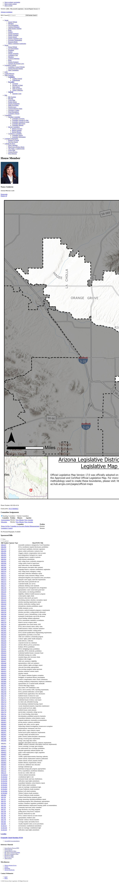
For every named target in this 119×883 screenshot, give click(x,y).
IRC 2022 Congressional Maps (12, 852)
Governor (15, 83)
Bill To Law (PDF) (9, 857)
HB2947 (3, 736)
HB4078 (3, 758)
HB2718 (3, 710)
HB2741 (3, 714)
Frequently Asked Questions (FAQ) (12, 837)
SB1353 (3, 801)
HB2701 (3, 685)
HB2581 (3, 628)
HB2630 (3, 645)
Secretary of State (17, 85)
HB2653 (3, 673)
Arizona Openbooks (9, 869)
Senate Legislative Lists (15, 38)
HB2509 (3, 569)
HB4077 (3, 756)
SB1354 (3, 803)
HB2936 (3, 730)
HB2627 (3, 638)
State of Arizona (17, 88)
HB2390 (3, 551)
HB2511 (3, 573)
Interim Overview (17, 128)
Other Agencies (9, 75)
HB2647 (3, 661)
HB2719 (3, 712)
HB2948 (3, 738)
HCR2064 (4, 791)
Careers (6, 867)
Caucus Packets (12, 152)
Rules (10, 30)
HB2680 (3, 679)
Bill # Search (4, 15)
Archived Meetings (13, 27)
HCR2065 (4, 793)
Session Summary (13, 33)
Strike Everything (13, 105)
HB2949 (3, 740)
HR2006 (3, 795)
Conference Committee (15, 133)
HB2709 (3, 694)
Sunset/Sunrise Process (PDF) (11, 848)
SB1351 (3, 799)
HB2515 (3, 581)
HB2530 (3, 612)
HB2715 (3, 704)
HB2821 (3, 720)
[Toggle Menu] (1, 17)
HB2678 (3, 675)
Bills (5, 95)
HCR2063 (4, 789)
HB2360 (3, 547)
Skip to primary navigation (12, 2)
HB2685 (3, 683)
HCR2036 (4, 781)
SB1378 (3, 819)
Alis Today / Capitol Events (16, 148)
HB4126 (3, 769)
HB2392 (3, 555)
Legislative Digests (13, 113)
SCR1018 (4, 828)
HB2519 (3, 590)
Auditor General (17, 78)
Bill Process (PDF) (9, 855)
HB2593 (3, 634)
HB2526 (3, 604)
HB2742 (3, 716)
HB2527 (3, 606)
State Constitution (13, 70)
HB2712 (3, 700)
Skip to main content (10, 4)
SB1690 (3, 824)
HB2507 (3, 565)
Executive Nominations (15, 40)
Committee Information (19, 137)
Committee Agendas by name (20, 122)
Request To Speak (13, 140)
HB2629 (3, 643)
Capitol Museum (9, 73)
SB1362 (3, 817)
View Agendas (28, 520)
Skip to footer (8, 5)
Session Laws (12, 107)
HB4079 (3, 760)
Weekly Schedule (13, 35)
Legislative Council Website (16, 67)
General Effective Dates (15, 108)
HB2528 (3, 608)
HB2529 (3, 610)
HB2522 (3, 596)
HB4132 (3, 771)
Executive (11, 82)
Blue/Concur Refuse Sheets (16, 147)
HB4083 (3, 762)
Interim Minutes (16, 132)
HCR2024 (4, 777)
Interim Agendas (17, 130)
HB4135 (3, 773)
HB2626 (3, 636)
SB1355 (3, 805)
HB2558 (3, 614)
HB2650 (3, 667)
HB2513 (3, 577)
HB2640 (3, 647)
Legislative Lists (13, 55)
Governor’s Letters (13, 110)
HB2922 (3, 726)
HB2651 (3, 669)
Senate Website (12, 22)
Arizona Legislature (6, 12)
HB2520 (3, 592)
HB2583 (3, 632)
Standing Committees (9, 516)
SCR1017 (4, 826)
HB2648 (3, 663)
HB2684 (3, 681)
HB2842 (3, 724)
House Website (12, 47)
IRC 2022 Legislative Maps (11, 854)
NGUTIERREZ (13, 508)
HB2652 (3, 671)
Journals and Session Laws (16, 63)
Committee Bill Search (18, 123)
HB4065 (3, 754)
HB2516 (3, 583)
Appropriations (5, 520)
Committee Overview (18, 118)
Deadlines (11, 50)
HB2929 (3, 728)
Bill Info (10, 98)
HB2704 (3, 691)
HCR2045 (4, 785)
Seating (10, 32)
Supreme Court (16, 93)
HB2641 (3, 649)
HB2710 (3, 696)
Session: (3, 9)
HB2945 (3, 734)
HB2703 (3, 689)
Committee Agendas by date (20, 120)
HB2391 (3, 553)
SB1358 (3, 811)
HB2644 (3, 655)
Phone (6, 878)
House (6, 45)
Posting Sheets (12, 102)
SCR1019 (4, 830)
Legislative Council (10, 65)
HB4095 (3, 764)
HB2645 (3, 657)
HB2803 (3, 718)
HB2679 (3, 677)
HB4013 (3, 750)
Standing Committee (14, 117)
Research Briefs (12, 42)
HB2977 (3, 748)
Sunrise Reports (8, 849)
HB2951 (3, 743)
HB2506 (3, 563)
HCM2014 (4, 775)
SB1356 (3, 807)
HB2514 (3, 579)
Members (11, 23)
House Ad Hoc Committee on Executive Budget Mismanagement (20, 526)
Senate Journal (12, 37)
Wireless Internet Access (10, 865)
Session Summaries (14, 103)
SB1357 (3, 809)
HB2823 (3, 722)
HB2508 (3, 567)
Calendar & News (9, 143)
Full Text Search (13, 142)
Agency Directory (17, 90)
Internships (7, 868)
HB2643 (3, 653)
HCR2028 (4, 779)
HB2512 (3, 575)
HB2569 (3, 616)
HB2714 (3, 702)
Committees (7, 115)
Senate (6, 20)
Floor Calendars (13, 145)
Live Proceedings (13, 25)
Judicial (10, 92)
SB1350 (3, 797)
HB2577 (3, 620)
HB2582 (3, 630)
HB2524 (3, 600)
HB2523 (3, 598)
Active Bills (11, 100)
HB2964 (3, 746)
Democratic (4, 194)
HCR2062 (4, 787)
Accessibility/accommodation (12, 841)
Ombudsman (16, 80)
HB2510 (3, 571)
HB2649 (3, 665)
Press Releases (12, 153)
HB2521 (3, 594)
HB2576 (3, 618)
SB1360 (3, 815)
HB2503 (3, 557)
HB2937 (3, 732)
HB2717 (3, 708)
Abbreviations (8, 858)
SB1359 (3, 813)
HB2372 (3, 549)
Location (3, 834)
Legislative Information (11, 138)
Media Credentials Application (17, 43)
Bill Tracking (12, 97)
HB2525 (3, 602)
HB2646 (3, 659)
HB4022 (3, 752)
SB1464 (3, 822)
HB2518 (3, 588)
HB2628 (3, 641)
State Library (16, 87)
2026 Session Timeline (14, 28)
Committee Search (17, 135)
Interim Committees (14, 127)
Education (4, 522)
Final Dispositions (13, 112)
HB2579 (3, 624)
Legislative (11, 77)
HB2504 (3, 559)
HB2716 (3, 706)
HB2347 (3, 545)
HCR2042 (4, 783)
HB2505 (3, 561)
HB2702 (3, 687)
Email (5, 877)
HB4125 (3, 766)
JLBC (6, 72)
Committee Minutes (17, 125)
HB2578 (3, 622)
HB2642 (3, 651)
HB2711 (3, 698)
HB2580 (3, 626)
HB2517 (3, 586)
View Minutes (20, 520)
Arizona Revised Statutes (15, 68)
